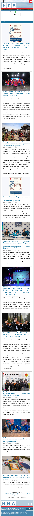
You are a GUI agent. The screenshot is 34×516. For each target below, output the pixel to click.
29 (29, 493)
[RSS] (18, 14)
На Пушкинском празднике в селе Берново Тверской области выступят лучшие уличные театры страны (16, 46)
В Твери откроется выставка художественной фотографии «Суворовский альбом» (16, 393)
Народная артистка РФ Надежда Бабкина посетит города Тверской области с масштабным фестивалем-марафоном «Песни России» (16, 244)
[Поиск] (15, 14)
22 (13, 493)
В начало (6, 493)
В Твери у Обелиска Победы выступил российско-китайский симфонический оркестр (16, 334)
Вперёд (14, 494)
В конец (19, 494)
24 (17, 493)
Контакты (11, 497)
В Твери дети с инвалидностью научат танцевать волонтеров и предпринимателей (16, 440)
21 (10, 493)
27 (25, 493)
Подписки (23, 497)
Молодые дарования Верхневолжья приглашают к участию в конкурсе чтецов (16, 477)
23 (15, 493)
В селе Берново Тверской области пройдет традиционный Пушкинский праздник (16, 199)
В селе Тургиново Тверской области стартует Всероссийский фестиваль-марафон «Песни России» (16, 93)
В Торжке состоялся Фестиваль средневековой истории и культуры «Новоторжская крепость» (16, 144)
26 (22, 493)
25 (20, 493)
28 (27, 493)
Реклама (16, 497)
